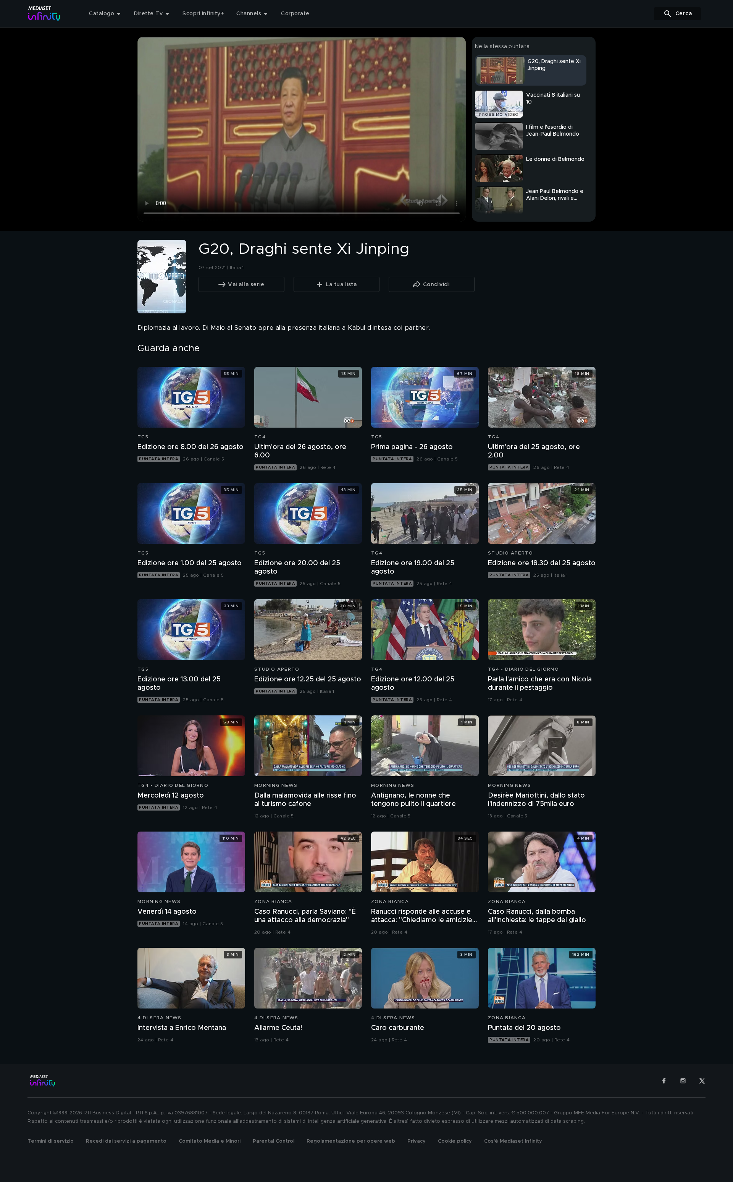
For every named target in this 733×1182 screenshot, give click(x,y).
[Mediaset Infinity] (44, 13)
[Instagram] (683, 1080)
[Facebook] (663, 1080)
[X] (702, 1080)
